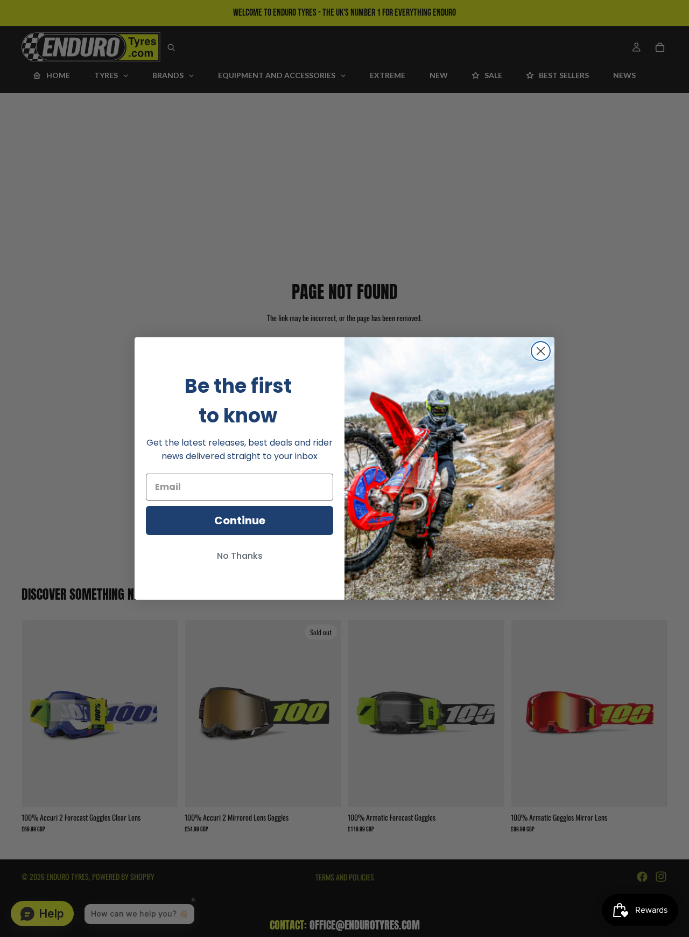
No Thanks (240, 556)
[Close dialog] (540, 351)
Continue (239, 520)
